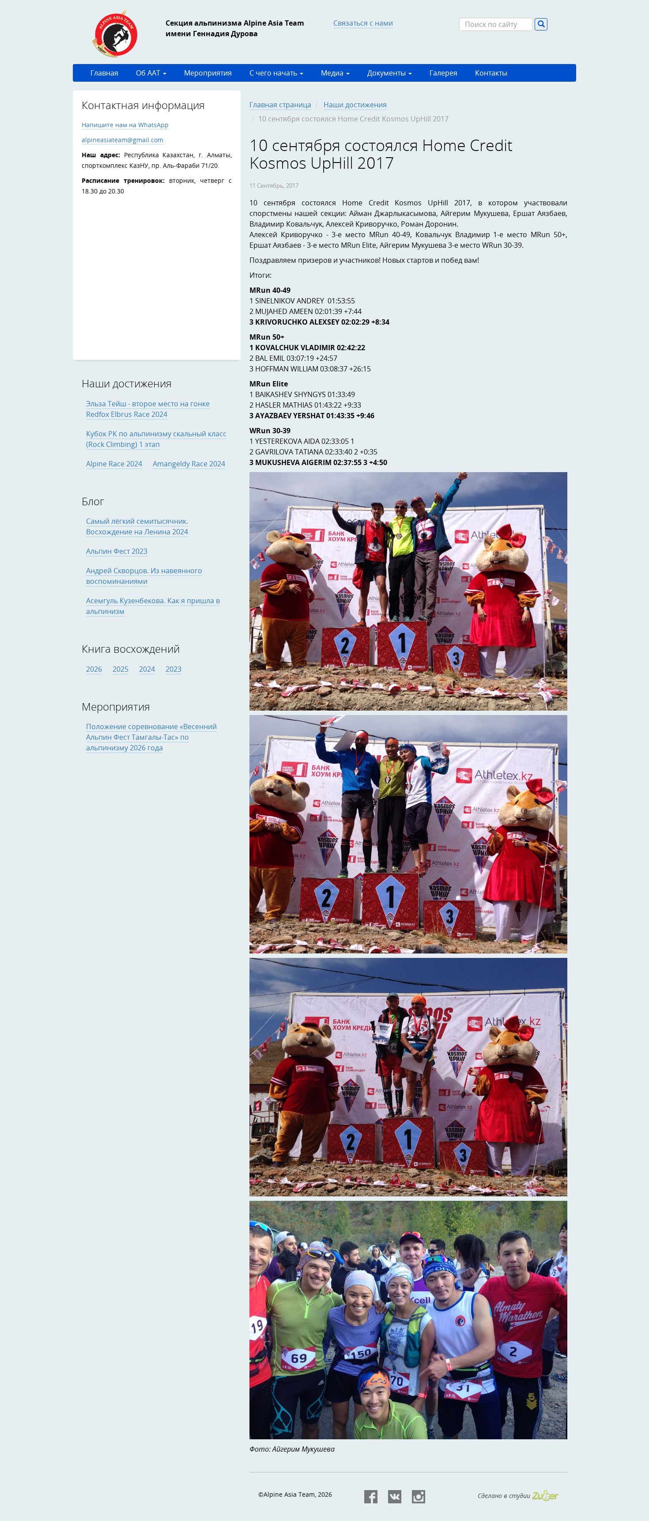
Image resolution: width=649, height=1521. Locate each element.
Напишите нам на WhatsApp (125, 125)
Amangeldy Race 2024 (189, 464)
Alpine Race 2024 (114, 464)
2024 (147, 669)
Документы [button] (387, 73)
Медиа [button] (333, 73)
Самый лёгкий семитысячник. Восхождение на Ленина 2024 (137, 526)
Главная (104, 73)
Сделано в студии (505, 1495)
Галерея (443, 73)
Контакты (491, 73)
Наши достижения (355, 105)
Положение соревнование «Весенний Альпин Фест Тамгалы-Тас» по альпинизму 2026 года (151, 737)
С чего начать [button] (274, 73)
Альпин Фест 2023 (116, 551)
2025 (120, 669)
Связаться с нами (363, 23)
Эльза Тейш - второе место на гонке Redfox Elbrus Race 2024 (148, 409)
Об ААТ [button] (149, 73)
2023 (173, 669)
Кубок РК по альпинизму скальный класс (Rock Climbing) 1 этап (156, 439)
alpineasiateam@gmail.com (122, 140)
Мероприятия (208, 73)
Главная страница (280, 105)
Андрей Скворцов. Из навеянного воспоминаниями (144, 576)
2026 (94, 669)
